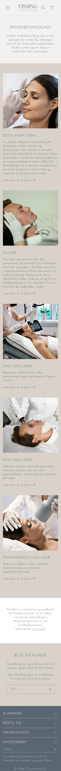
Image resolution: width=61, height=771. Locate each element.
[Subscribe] (55, 749)
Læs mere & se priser (17, 180)
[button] (8, 7)
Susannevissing (36, 769)
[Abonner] (50, 689)
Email (8, 749)
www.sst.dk (39, 629)
